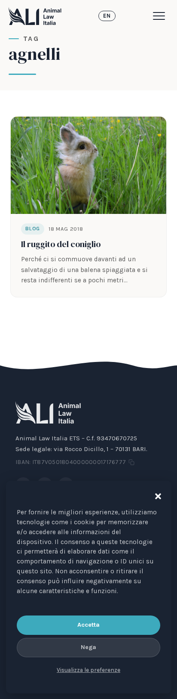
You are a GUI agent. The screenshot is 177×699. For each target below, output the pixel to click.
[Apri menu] (160, 16)
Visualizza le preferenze (88, 670)
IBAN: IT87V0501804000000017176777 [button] (70, 462)
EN (107, 15)
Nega (88, 647)
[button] (156, 494)
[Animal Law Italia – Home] (35, 16)
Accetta (88, 624)
